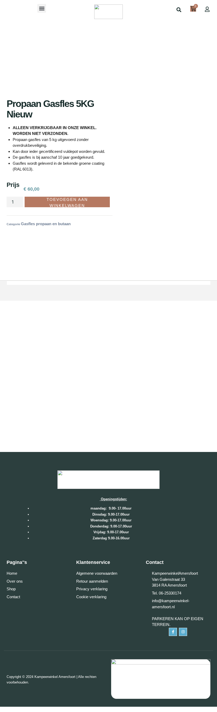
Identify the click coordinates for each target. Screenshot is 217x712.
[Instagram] (183, 632)
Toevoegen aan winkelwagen (67, 202)
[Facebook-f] (173, 632)
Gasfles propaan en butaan (46, 223)
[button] (41, 8)
